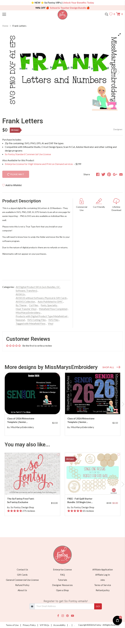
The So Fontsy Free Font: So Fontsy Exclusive (20, 500)
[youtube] (72, 615)
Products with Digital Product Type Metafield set (41, 316)
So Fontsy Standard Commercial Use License (28, 154)
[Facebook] (58, 615)
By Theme (21, 305)
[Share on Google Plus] (115, 174)
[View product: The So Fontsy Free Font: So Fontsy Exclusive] (32, 473)
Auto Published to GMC (50, 301)
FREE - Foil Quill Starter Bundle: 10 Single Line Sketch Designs (79, 500)
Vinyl (50, 323)
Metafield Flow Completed (53, 308)
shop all (108, 367)
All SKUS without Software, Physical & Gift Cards (41, 297)
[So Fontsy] (63, 15)
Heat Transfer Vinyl (26, 308)
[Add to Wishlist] (58, 374)
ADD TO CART (48, 408)
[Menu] (17, 14)
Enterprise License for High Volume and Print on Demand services (39, 163)
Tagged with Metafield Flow (30, 323)
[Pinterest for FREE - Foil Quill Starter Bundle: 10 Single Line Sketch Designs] (95, 488)
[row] (62, 404)
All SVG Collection (25, 301)
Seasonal (20, 319)
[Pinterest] (67, 615)
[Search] (106, 14)
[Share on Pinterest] (109, 174)
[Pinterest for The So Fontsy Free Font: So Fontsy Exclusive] (35, 488)
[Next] (117, 71)
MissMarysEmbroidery (28, 312)
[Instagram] (62, 615)
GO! (98, 606)
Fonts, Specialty (49, 305)
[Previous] (8, 71)
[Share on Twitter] (103, 174)
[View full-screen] (119, 34)
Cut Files (33, 305)
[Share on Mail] (121, 174)
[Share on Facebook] (97, 174)
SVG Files (53, 319)
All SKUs (20, 294)
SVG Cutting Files (36, 319)
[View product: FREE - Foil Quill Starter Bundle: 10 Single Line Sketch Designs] (92, 473)
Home (5, 25)
